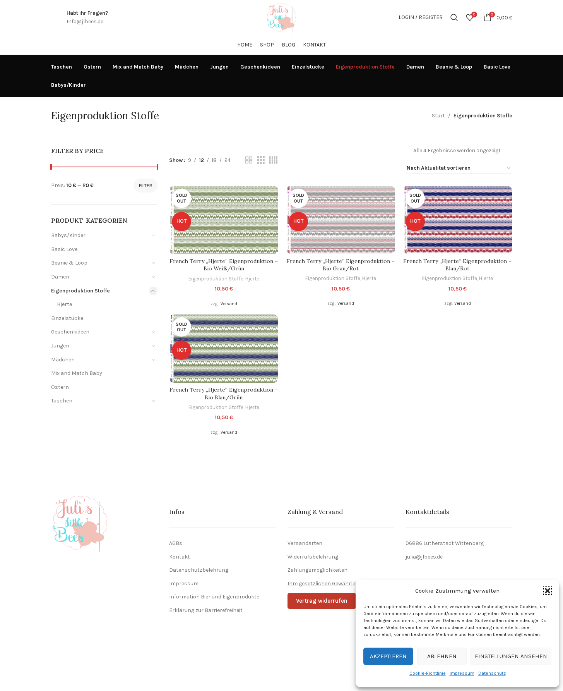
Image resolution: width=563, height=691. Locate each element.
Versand (229, 303)
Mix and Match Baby (76, 373)
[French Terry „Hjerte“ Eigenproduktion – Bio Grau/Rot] (340, 220)
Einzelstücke (67, 318)
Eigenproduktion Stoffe (80, 290)
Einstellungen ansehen (511, 656)
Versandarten (304, 543)
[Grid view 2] (248, 160)
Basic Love (64, 249)
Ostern (60, 387)
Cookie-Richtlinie (427, 673)
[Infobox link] (87, 17)
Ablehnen (442, 656)
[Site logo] (281, 17)
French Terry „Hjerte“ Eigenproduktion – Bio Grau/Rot (340, 265)
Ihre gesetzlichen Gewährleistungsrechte (339, 583)
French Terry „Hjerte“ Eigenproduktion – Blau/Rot (457, 265)
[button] (547, 591)
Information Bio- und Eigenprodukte (214, 596)
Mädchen (63, 359)
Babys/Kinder (68, 235)
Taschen (61, 400)
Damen (60, 276)
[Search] (454, 17)
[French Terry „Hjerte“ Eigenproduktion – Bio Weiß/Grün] (223, 220)
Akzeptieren (388, 656)
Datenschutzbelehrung (198, 570)
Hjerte (64, 304)
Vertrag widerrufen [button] (321, 600)
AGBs (175, 543)
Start (438, 115)
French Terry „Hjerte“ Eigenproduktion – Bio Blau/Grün (223, 393)
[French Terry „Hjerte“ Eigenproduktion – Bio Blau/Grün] (223, 349)
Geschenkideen (70, 331)
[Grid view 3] (261, 160)
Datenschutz (492, 673)
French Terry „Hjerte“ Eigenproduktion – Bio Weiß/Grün (223, 265)
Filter (145, 185)
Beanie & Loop (69, 263)
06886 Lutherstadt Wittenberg (445, 543)
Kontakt (179, 556)
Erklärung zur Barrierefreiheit (206, 610)
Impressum (462, 673)
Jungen (60, 345)
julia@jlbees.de (424, 556)
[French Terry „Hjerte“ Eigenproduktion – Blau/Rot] (457, 220)
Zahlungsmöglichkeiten (317, 570)
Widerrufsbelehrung (312, 556)
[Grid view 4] (273, 160)
